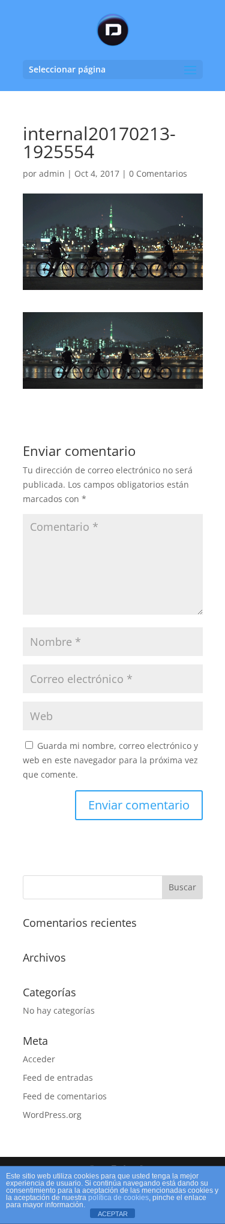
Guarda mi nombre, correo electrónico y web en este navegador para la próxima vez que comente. (110, 760)
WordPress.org (52, 1114)
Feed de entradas (58, 1077)
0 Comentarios (158, 173)
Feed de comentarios (65, 1096)
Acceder (39, 1059)
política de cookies (118, 1197)
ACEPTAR (113, 1213)
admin (52, 173)
